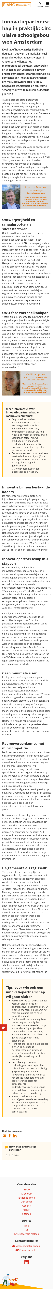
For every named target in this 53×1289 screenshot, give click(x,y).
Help (26, 1225)
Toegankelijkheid (26, 1197)
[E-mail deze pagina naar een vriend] (4, 1135)
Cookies (26, 1205)
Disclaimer (26, 1201)
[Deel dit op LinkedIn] (15, 1135)
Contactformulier (28, 1250)
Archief (26, 1209)
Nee (16, 1155)
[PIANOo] (16, 6)
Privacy (26, 1189)
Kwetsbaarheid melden (26, 1233)
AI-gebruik (26, 1193)
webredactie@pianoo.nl (28, 1246)
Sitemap (26, 1213)
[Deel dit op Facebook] (9, 1135)
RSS (27, 1229)
